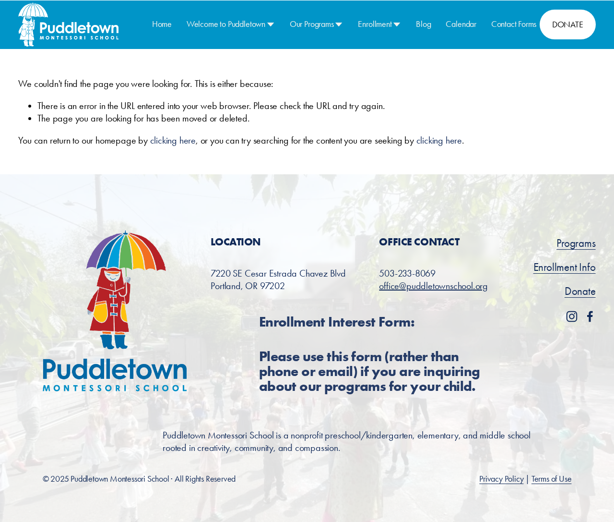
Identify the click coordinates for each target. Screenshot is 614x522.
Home (162, 24)
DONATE (567, 24)
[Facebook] (590, 316)
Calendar (461, 24)
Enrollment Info (564, 267)
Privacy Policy (501, 478)
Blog (423, 24)
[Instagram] (572, 316)
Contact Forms (514, 24)
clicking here (173, 140)
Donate (580, 291)
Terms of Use (551, 478)
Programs (575, 243)
